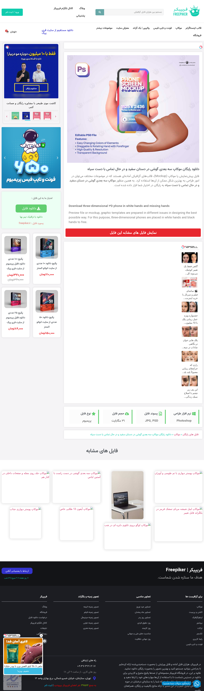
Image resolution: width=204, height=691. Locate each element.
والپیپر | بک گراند (141, 28)
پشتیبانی (80, 16)
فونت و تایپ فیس (162, 28)
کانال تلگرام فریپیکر (63, 8)
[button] (57, 157)
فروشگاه (197, 35)
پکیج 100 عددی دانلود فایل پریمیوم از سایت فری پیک (15, 264)
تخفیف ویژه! (23, 671)
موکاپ (178, 28)
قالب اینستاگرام (193, 28)
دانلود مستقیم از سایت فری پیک (57, 31)
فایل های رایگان (190, 434)
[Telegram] (44, 641)
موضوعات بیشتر (104, 28)
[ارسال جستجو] (99, 12)
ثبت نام (48, 685)
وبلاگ (82, 8)
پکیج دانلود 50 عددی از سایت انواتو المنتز (47, 322)
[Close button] (41, 635)
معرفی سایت (122, 28)
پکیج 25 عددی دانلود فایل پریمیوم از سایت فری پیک (15, 318)
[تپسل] (200, 47)
